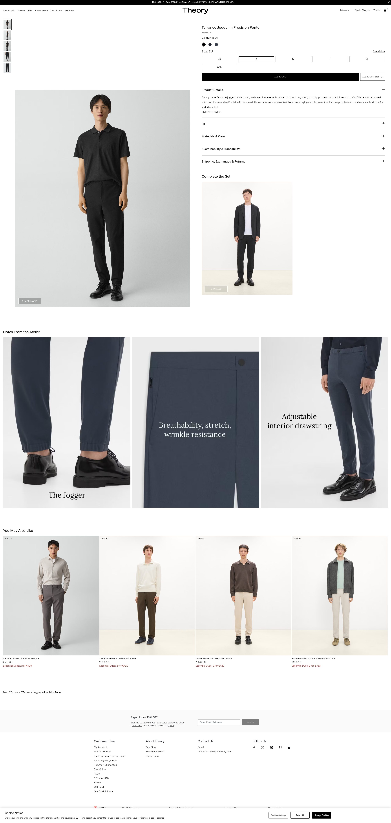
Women (21, 10)
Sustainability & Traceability (221, 149)
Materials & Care (213, 136)
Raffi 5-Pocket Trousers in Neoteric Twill (313, 658)
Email (201, 747)
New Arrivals (9, 10)
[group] (51, 595)
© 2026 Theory (130, 808)
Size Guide (379, 51)
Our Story (151, 747)
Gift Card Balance (103, 791)
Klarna (97, 782)
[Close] (389, 2)
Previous (20, 198)
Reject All (300, 815)
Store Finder (153, 756)
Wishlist (376, 10)
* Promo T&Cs (101, 778)
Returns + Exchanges (105, 764)
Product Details (212, 90)
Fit (203, 123)
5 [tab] (124, 305)
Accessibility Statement (181, 808)
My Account (100, 747)
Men (30, 10)
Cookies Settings (278, 815)
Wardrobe (69, 10)
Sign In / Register (362, 10)
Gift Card (99, 786)
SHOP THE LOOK (29, 301)
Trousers (15, 692)
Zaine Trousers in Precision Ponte (21, 658)
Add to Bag (280, 77)
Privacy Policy (275, 808)
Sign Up (250, 722)
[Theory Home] (195, 10)
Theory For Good (155, 751)
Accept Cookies (322, 815)
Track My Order (102, 751)
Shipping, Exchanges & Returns (223, 161)
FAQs (97, 773)
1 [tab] (80, 305)
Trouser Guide (41, 10)
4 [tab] (113, 305)
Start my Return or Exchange (109, 756)
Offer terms (137, 726)
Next (185, 198)
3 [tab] (102, 305)
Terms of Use (231, 808)
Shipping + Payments (105, 760)
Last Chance (56, 10)
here (172, 726)
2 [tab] (91, 305)
